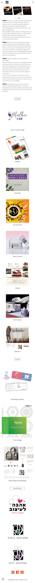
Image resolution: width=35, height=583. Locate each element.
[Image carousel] (17, 12)
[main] (17, 55)
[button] (2, 2)
